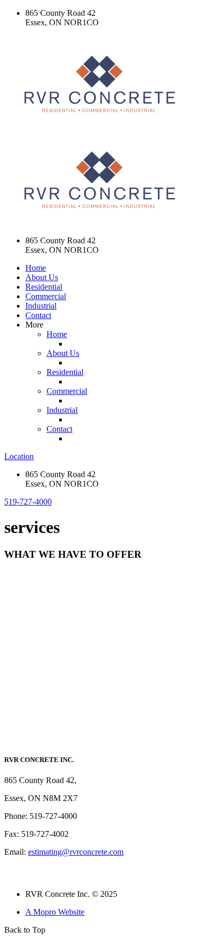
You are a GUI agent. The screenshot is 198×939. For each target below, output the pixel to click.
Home (35, 267)
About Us (41, 277)
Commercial (45, 296)
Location (19, 456)
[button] (28, 501)
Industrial (40, 305)
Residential (43, 286)
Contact (38, 315)
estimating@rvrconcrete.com (76, 851)
